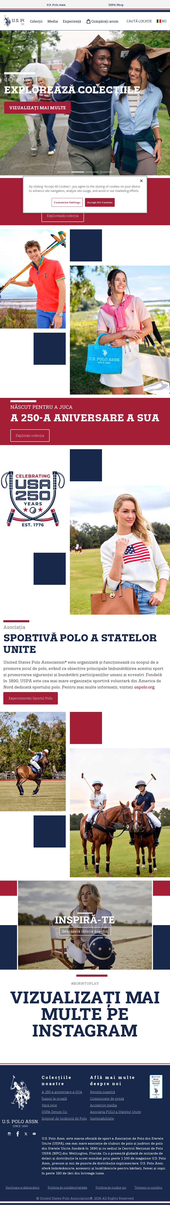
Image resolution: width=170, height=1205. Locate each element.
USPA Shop (115, 4)
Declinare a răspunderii (22, 1187)
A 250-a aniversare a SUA (62, 1092)
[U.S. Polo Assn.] (20, 1092)
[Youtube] (34, 1133)
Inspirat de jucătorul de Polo (64, 1118)
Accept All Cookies (99, 202)
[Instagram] (9, 1133)
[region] (85, 194)
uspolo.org (144, 687)
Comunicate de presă (107, 1098)
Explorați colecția (30, 435)
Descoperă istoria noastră (85, 931)
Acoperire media (103, 1105)
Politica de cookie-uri (111, 1187)
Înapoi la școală (54, 1098)
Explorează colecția (35, 107)
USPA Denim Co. (55, 1112)
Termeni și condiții (148, 1187)
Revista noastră (102, 1092)
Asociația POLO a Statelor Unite (115, 1112)
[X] (25, 1133)
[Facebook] (17, 1133)
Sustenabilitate (102, 1118)
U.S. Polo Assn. (56, 4)
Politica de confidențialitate (67, 1187)
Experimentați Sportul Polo (30, 698)
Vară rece (49, 1105)
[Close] (141, 180)
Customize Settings (67, 202)
